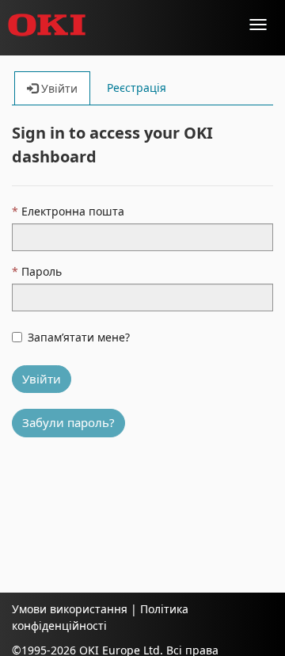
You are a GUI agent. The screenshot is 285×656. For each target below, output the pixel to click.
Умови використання (69, 608)
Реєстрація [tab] (136, 87)
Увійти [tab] (58, 88)
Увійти (41, 379)
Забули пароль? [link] (68, 422)
